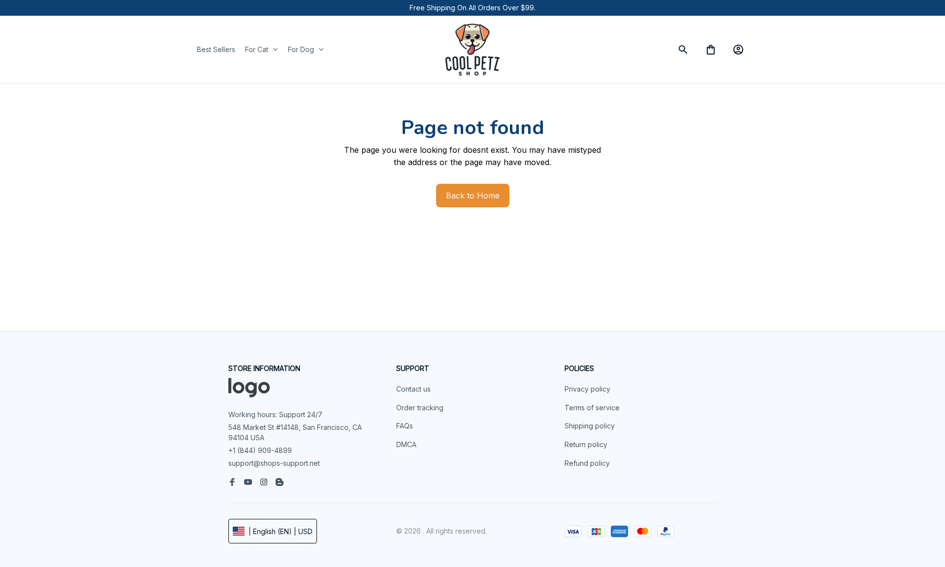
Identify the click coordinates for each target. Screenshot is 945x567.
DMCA (406, 444)
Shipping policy (590, 426)
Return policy (586, 444)
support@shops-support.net (274, 463)
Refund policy (587, 463)
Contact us (413, 389)
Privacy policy (587, 389)
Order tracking (419, 407)
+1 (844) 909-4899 (260, 450)
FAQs (404, 426)
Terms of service (592, 407)
